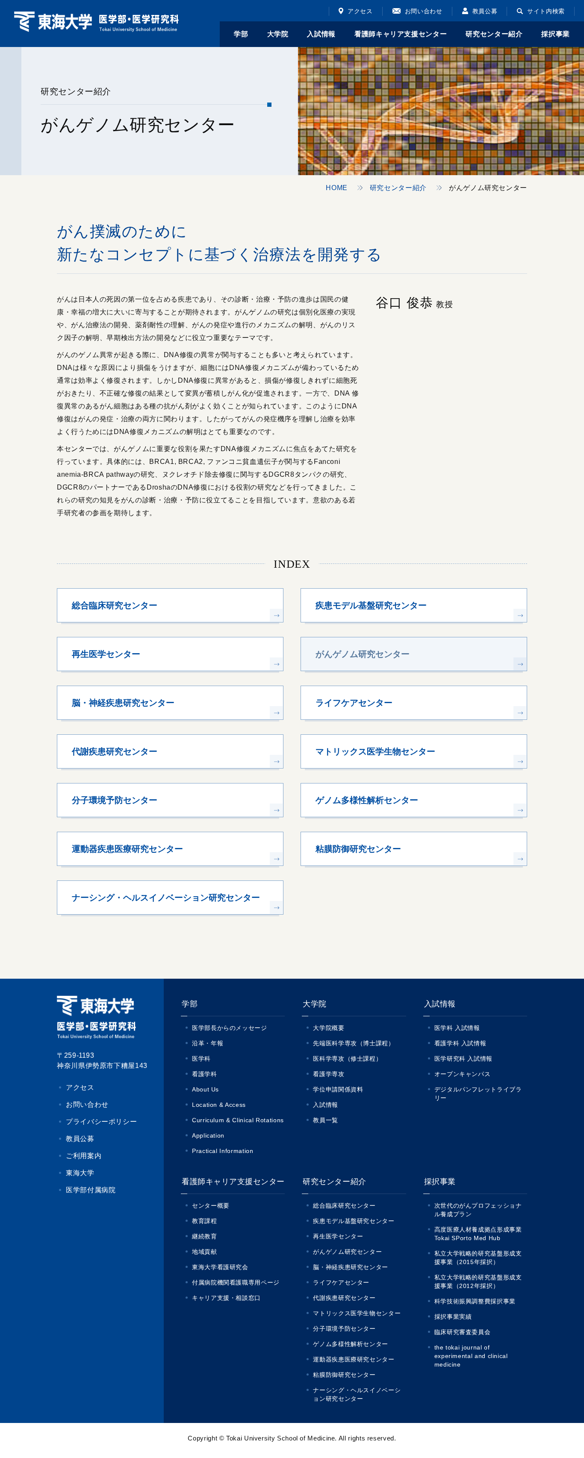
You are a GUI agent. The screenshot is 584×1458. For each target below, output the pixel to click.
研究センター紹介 (398, 187)
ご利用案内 (83, 1155)
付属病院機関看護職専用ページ (236, 1282)
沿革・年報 (207, 1043)
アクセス (360, 11)
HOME (337, 187)
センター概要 (211, 1205)
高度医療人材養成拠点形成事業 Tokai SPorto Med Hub (480, 1233)
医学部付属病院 (90, 1190)
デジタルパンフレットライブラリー (478, 1093)
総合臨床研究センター (344, 1205)
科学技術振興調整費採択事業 (475, 1301)
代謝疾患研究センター (344, 1297)
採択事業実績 (453, 1316)
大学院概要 (328, 1027)
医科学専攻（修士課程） (347, 1058)
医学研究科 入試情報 (463, 1058)
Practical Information (222, 1150)
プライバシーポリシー (101, 1121)
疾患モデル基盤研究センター (353, 1220)
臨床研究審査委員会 (462, 1332)
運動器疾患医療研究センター (353, 1359)
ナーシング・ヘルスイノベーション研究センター (357, 1394)
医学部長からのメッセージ (229, 1027)
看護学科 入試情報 (460, 1043)
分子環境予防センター (344, 1328)
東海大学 (80, 1172)
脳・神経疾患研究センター (350, 1267)
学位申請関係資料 (338, 1089)
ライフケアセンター (341, 1282)
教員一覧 (325, 1120)
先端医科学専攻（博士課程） (353, 1043)
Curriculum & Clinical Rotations (238, 1120)
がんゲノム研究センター (347, 1251)
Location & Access (219, 1104)
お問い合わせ (423, 11)
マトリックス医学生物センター (357, 1313)
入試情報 (325, 1104)
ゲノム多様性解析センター (350, 1344)
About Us (205, 1089)
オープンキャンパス (462, 1074)
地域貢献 (204, 1251)
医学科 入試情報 (457, 1027)
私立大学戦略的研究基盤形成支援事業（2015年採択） (478, 1257)
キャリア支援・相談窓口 (226, 1297)
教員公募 (485, 11)
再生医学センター (338, 1236)
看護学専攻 (328, 1074)
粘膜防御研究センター (344, 1374)
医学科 (201, 1058)
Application (208, 1135)
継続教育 (204, 1236)
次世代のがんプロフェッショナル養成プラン (478, 1209)
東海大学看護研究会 (220, 1267)
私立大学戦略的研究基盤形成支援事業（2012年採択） (478, 1281)
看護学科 (204, 1074)
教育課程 (204, 1220)
